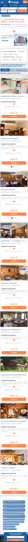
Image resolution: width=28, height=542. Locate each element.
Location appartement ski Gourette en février (14, 513)
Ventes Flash (25, 2)
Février (11, 54)
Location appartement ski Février (11, 524)
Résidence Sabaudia (9, 283)
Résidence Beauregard (10, 138)
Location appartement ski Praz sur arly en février (13, 510)
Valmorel (14, 59)
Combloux (19, 57)
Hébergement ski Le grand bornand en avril (14, 521)
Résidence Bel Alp (8, 190)
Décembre (21, 51)
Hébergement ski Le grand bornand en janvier (12, 516)
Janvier (5, 54)
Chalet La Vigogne (8, 468)
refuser (2, 539)
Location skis (23, 5)
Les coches (6, 59)
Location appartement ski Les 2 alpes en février (13, 502)
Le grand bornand (16, 98)
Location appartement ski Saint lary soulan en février (14, 506)
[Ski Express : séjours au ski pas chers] (14, 3)
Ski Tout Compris (14, 5)
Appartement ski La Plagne (10, 529)
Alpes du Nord (5, 98)
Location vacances (5, 6)
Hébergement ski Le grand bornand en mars (14, 519)
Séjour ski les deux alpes (9, 526)
